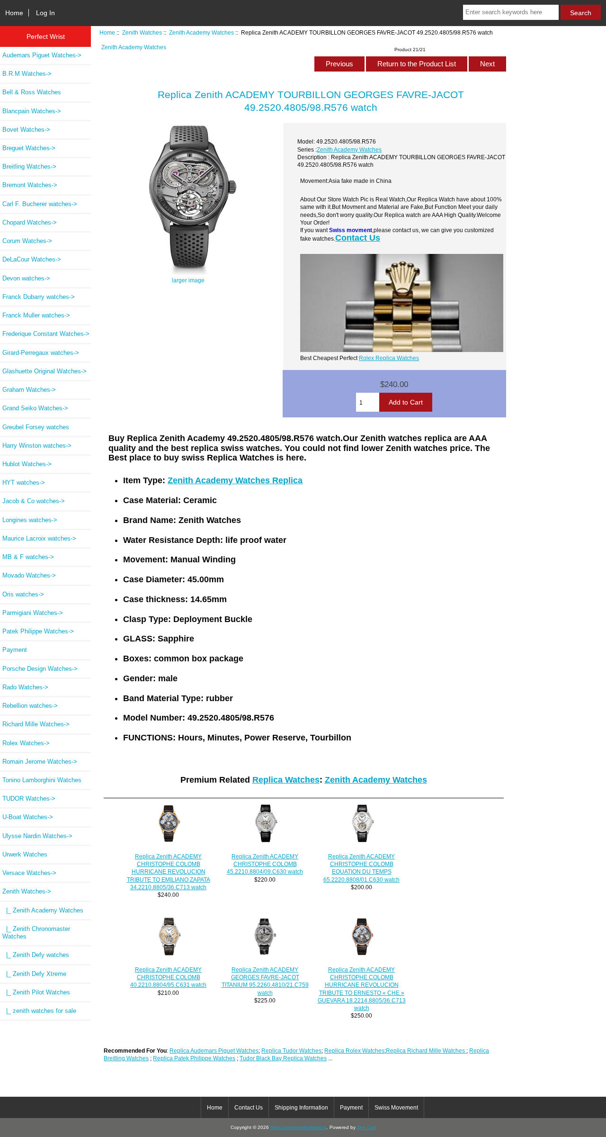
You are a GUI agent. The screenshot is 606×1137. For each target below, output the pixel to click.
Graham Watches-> (29, 389)
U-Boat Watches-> (27, 817)
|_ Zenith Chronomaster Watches (36, 932)
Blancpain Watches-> (31, 111)
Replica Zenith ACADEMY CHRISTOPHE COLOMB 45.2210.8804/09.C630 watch (265, 864)
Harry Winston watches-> (36, 445)
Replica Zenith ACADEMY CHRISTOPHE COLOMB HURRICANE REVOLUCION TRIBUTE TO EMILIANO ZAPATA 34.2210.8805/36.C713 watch (168, 871)
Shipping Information (301, 1107)
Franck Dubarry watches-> (38, 296)
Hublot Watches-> (27, 464)
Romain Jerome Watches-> (39, 761)
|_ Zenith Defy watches (35, 954)
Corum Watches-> (27, 240)
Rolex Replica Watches (389, 358)
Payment (14, 649)
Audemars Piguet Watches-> (41, 55)
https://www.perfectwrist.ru (298, 1127)
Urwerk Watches (24, 854)
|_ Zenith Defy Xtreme (34, 973)
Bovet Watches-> (26, 129)
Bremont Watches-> (29, 185)
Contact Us (357, 238)
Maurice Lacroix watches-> (39, 538)
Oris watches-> (23, 594)
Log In (45, 13)
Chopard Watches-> (29, 222)
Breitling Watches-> (29, 166)
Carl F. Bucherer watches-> (39, 204)
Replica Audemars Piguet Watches (213, 1050)
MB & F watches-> (28, 556)
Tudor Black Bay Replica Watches (283, 1058)
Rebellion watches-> (30, 705)
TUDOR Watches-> (28, 798)
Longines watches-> (29, 519)
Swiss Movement (396, 1107)
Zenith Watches (142, 32)
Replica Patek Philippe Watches (194, 1058)
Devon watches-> (26, 278)
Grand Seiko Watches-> (35, 408)
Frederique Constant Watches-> (45, 333)
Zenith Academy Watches (201, 32)
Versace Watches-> (29, 872)
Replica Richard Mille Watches (426, 1050)
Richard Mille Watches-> (36, 724)
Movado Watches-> (29, 575)
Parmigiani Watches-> (32, 612)
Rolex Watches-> (26, 743)
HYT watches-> (23, 482)
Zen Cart (366, 1127)
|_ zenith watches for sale (39, 1010)
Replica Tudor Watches (291, 1050)
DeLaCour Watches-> (31, 259)
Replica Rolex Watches (354, 1050)
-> (26, 891)
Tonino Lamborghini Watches (41, 780)
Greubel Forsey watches (35, 427)
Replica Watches (286, 780)
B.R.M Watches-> (27, 73)
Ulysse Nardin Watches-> (37, 835)
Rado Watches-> (25, 687)
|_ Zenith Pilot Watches (36, 992)
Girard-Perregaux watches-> (40, 352)
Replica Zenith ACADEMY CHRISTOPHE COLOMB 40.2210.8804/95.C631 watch (168, 977)
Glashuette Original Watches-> (44, 371)
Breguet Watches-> (28, 148)
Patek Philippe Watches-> (38, 631)
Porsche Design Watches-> (40, 668)
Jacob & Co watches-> (33, 501)
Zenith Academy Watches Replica (235, 480)
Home (14, 13)
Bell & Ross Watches (31, 92)
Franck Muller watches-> (36, 315)
